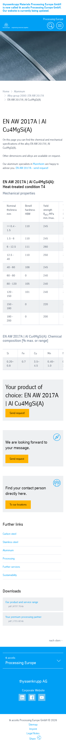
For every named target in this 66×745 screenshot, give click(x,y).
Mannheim (39, 164)
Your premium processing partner (23, 617)
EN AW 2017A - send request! (32, 168)
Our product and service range (21, 602)
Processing (9, 558)
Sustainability (10, 575)
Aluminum (19, 91)
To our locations (18, 504)
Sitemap (33, 724)
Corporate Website (33, 690)
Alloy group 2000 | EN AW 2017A (25, 95)
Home (6, 91)
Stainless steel (10, 542)
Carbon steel (9, 533)
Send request (17, 458)
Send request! (17, 413)
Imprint (33, 729)
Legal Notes (33, 733)
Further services (11, 566)
